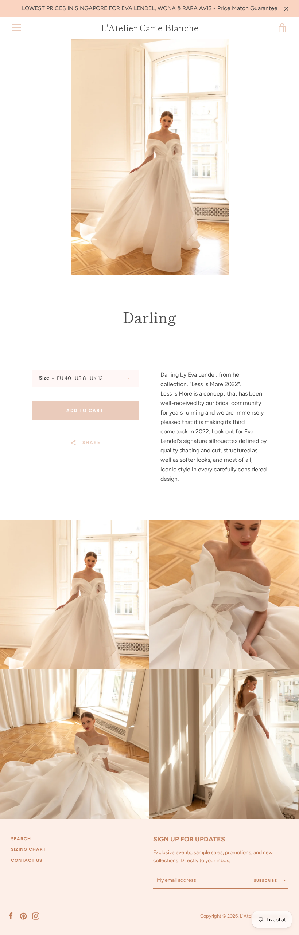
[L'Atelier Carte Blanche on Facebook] (11, 915)
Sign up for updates (189, 839)
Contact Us (26, 860)
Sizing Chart (28, 849)
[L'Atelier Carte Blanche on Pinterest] (23, 915)
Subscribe (266, 880)
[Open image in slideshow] (150, 157)
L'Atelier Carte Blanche (150, 28)
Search (21, 838)
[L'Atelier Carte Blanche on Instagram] (35, 915)
